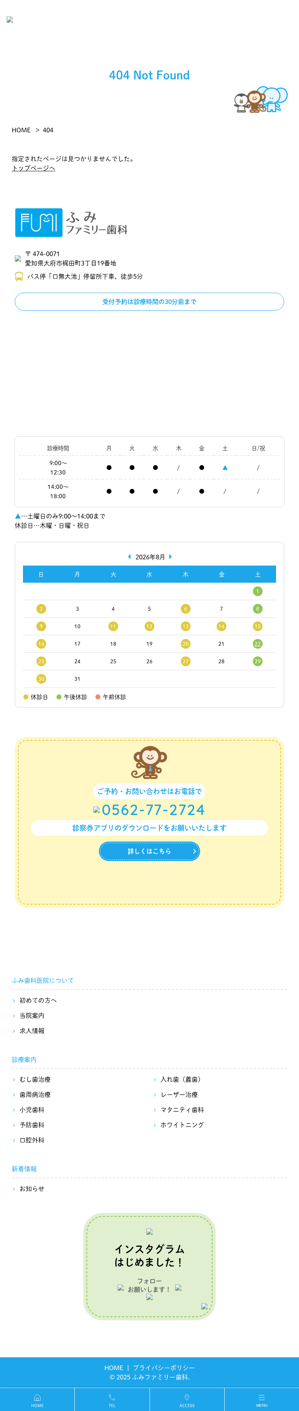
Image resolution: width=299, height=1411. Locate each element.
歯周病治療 (35, 1094)
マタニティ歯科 (182, 1109)
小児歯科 (31, 1109)
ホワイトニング (182, 1124)
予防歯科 (31, 1124)
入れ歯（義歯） (182, 1079)
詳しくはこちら (149, 851)
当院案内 (31, 1015)
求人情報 (31, 1030)
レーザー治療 (179, 1094)
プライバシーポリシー (164, 1367)
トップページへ (33, 167)
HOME (113, 1367)
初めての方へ (38, 1000)
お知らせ (31, 1188)
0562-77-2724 (154, 809)
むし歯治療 (35, 1079)
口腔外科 (31, 1139)
